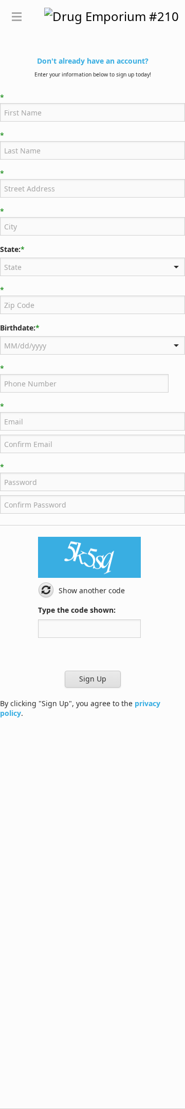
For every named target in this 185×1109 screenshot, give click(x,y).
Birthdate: (17, 328)
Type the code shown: (77, 610)
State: (10, 249)
